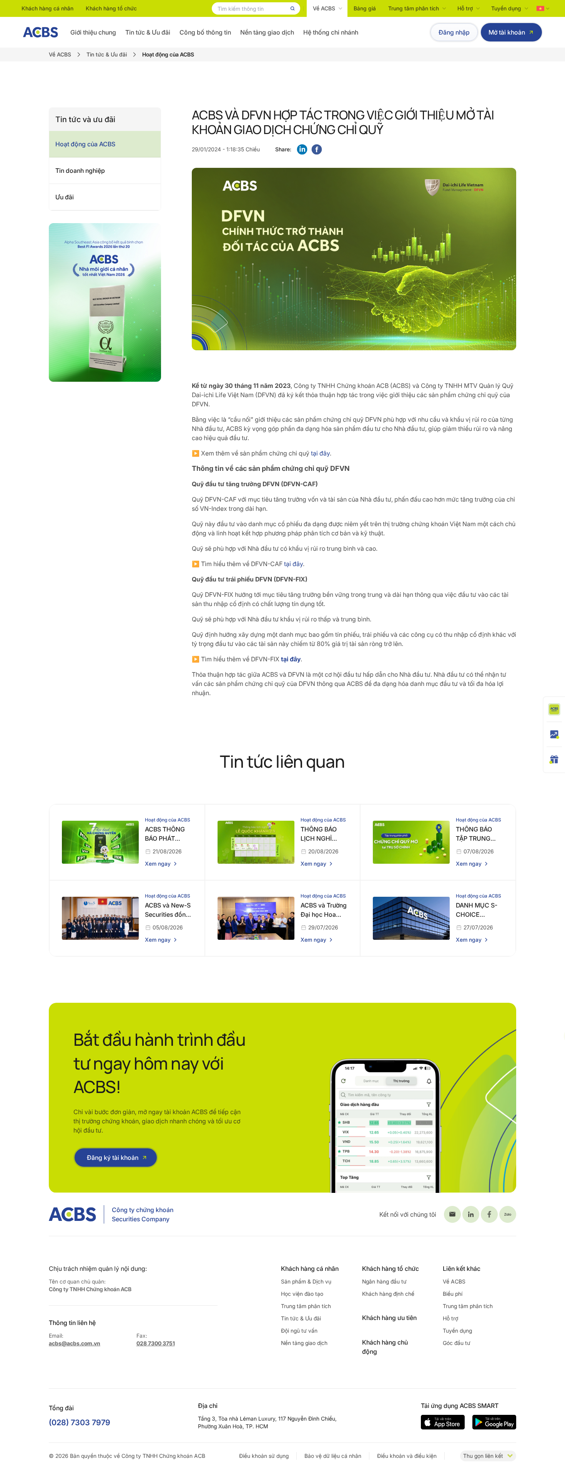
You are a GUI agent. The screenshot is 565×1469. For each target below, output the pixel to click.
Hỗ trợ (465, 8)
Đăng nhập (454, 32)
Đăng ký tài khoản (112, 1157)
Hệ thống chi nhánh (330, 32)
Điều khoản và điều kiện (407, 1455)
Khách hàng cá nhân (47, 8)
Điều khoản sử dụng (264, 1455)
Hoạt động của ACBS (85, 144)
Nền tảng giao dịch (267, 32)
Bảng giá (365, 8)
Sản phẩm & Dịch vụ (306, 1281)
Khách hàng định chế (388, 1293)
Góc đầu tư (456, 1343)
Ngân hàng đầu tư (384, 1281)
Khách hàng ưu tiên (389, 1318)
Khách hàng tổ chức (111, 8)
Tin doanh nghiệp (80, 170)
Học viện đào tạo (302, 1293)
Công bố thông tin (205, 32)
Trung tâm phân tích (413, 8)
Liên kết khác (461, 1268)
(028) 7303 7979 (79, 1422)
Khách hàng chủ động (385, 1346)
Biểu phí (452, 1293)
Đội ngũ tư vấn (299, 1330)
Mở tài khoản (507, 32)
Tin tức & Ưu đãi (147, 32)
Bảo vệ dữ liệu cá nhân (332, 1455)
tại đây (320, 453)
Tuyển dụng (506, 8)
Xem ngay (158, 863)
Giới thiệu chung (93, 32)
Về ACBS (324, 8)
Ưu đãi (64, 197)
